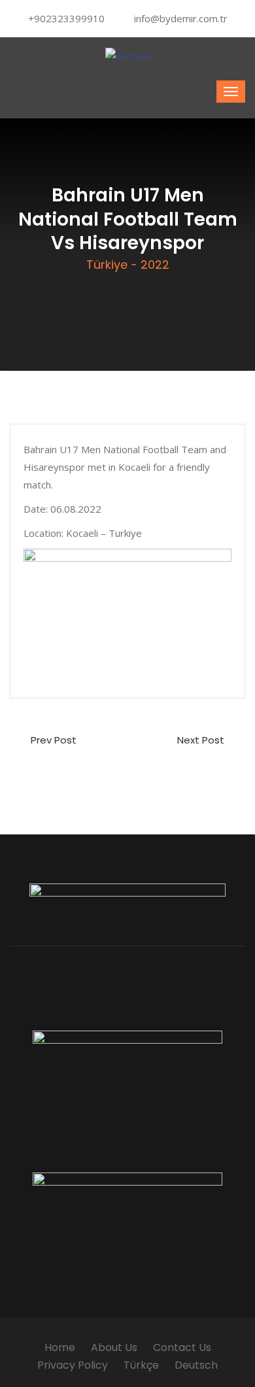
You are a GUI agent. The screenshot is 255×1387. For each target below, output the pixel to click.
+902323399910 (66, 18)
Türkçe (141, 1365)
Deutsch (196, 1365)
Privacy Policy (72, 1365)
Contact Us (182, 1347)
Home (59, 1347)
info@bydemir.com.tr (181, 18)
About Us (114, 1347)
